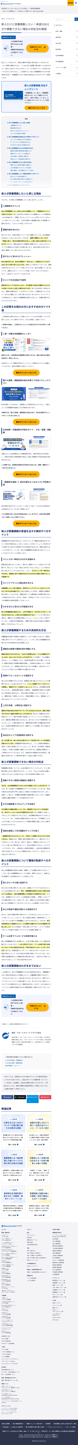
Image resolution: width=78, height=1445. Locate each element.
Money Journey (56, 1317)
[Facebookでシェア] (7, 1097)
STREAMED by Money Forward (9, 1394)
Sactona (12, 1401)
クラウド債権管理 (8, 1265)
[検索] (76, 19)
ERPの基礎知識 (56, 1241)
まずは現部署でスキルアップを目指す (20, 168)
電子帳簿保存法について (8, 1369)
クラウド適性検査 (6, 1332)
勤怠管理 (58, 49)
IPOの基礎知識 (56, 1258)
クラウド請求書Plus (7, 1261)
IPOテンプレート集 (57, 1294)
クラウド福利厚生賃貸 (7, 1324)
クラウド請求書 (10, 1254)
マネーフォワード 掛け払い (8, 1291)
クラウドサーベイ (7, 1328)
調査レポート (56, 1307)
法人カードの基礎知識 (58, 1260)
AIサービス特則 (70, 1427)
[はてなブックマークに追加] (33, 1099)
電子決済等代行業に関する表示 (35, 1427)
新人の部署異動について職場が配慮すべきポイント (24, 174)
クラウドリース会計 (8, 1243)
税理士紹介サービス (32, 1240)
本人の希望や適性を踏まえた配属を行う (21, 179)
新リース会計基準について (8, 1374)
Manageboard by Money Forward (10, 1398)
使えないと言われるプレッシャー (19, 131)
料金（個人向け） (31, 1250)
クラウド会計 (5, 1235)
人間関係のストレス (15, 125)
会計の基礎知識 (56, 1243)
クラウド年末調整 (6, 1313)
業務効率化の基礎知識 (58, 1262)
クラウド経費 (5, 1269)
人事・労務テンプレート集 (59, 1287)
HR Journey (55, 1320)
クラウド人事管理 (6, 1298)
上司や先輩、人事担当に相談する (19, 156)
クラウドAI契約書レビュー (8, 1352)
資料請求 (70, 3)
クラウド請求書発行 (10, 1258)
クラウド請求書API (32, 1278)
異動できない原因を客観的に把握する (20, 165)
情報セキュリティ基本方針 (34, 1424)
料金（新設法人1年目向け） (34, 1253)
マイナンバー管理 (61, 67)
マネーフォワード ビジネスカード (10, 1359)
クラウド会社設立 (6, 1354)
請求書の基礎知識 (57, 1250)
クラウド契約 (5, 1349)
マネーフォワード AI (9, 1412)
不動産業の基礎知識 (58, 1272)
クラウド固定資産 (6, 1276)
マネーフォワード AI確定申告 (9, 1250)
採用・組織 (59, 31)
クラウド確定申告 (10, 1247)
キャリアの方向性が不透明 (17, 133)
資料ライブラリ (56, 1303)
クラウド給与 (5, 1309)
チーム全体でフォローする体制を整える (21, 182)
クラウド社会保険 (6, 1317)
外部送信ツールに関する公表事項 (13, 1427)
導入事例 (29, 1237)
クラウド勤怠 (8, 1302)
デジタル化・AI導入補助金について (11, 1372)
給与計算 (58, 43)
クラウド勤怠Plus (9, 1306)
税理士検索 (30, 1242)
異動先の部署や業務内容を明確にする (20, 151)
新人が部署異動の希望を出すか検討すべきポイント (24, 137)
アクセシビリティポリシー (55, 1427)
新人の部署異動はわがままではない (19, 185)
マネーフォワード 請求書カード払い (11, 1387)
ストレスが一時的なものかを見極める (20, 139)
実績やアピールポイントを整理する (20, 154)
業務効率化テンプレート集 (59, 1297)
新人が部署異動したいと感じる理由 (19, 123)
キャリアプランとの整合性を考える (20, 142)
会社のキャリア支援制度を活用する (20, 159)
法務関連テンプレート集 (59, 1290)
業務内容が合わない (15, 128)
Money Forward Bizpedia (60, 1235)
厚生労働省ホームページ (12, 1066)
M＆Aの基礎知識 (57, 1269)
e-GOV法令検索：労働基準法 (14, 1060)
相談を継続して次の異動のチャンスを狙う (22, 170)
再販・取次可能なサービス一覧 (10, 1380)
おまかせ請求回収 (6, 1341)
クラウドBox (8, 1287)
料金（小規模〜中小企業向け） (35, 1255)
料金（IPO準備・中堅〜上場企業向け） (37, 1258)
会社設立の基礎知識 (58, 1255)
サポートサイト (31, 1235)
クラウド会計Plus (7, 1239)
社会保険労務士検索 (32, 1244)
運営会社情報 (6, 1424)
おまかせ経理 (5, 1338)
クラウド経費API (31, 1280)
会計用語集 (55, 1239)
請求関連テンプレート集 (59, 1280)
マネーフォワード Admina (8, 1361)
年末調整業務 (60, 61)
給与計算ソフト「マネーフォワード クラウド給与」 (14, 8)
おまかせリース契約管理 (8, 1343)
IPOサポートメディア (32, 1266)
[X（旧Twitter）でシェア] (20, 1097)
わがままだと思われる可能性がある (20, 145)
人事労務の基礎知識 (35, 8)
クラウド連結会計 (6, 1284)
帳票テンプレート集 (58, 1285)
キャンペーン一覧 (57, 1305)
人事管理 (58, 74)
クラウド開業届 (6, 1356)
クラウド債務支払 (6, 1272)
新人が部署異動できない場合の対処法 (20, 162)
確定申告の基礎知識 (58, 1246)
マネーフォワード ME (58, 1310)
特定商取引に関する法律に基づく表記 (65, 1424)
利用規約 (48, 1424)
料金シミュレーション (32, 1260)
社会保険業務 (60, 55)
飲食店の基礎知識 (57, 1265)
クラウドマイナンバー (7, 1321)
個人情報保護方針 (18, 1424)
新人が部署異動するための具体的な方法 (21, 148)
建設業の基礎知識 (57, 1267)
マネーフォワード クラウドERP (10, 1363)
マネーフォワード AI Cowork (10, 1409)
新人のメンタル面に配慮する (18, 176)
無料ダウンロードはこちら (26, 372)
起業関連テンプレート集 (59, 1292)
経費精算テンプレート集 (59, 1283)
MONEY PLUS (57, 1314)
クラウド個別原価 (6, 1280)
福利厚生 (58, 37)
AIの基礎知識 (56, 1274)
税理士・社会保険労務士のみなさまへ (36, 1272)
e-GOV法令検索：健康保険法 (14, 1063)
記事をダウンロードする (36, 48)
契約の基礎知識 (56, 1253)
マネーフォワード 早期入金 (8, 1390)
